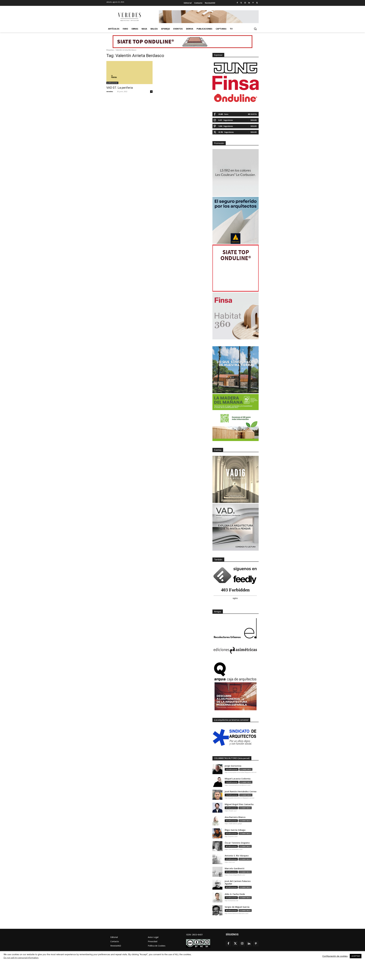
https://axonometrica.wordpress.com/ (238, 785)
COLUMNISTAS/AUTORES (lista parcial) (232, 758)
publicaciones (112, 83)
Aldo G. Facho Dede (235, 894)
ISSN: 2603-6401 (194, 934)
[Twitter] (241, 3)
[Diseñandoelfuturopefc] (235, 417)
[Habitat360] (235, 315)
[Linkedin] (249, 3)
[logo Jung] (235, 68)
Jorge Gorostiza (233, 765)
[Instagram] (245, 3)
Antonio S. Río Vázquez (237, 855)
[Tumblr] (257, 3)
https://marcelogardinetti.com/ (235, 875)
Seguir (254, 120)
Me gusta (252, 114)
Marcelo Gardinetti (234, 868)
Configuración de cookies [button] (335, 956)
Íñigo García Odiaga (235, 830)
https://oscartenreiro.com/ (234, 849)
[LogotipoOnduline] (235, 98)
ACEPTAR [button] (355, 956)
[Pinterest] (253, 3)
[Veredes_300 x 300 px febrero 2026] (235, 369)
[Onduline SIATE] (235, 268)
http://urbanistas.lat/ (231, 900)
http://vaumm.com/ (231, 836)
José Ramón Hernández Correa (240, 791)
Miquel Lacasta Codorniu (238, 778)
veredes (109, 91)
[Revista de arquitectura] (129, 17)
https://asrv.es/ (230, 862)
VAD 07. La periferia (119, 87)
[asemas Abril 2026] (235, 220)
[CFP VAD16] (235, 479)
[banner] (235, 527)
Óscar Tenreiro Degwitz (237, 842)
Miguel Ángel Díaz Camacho (239, 804)
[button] (255, 28)
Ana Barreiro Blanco (235, 817)
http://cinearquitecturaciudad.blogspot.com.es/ (240, 772)
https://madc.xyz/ (231, 811)
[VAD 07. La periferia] (129, 72)
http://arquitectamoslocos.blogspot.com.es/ (239, 798)
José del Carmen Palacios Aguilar (238, 882)
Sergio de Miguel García (237, 907)
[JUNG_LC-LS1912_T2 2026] (235, 172)
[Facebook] (237, 3)
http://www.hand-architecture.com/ (236, 913)
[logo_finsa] (235, 83)
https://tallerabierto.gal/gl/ (233, 823)
